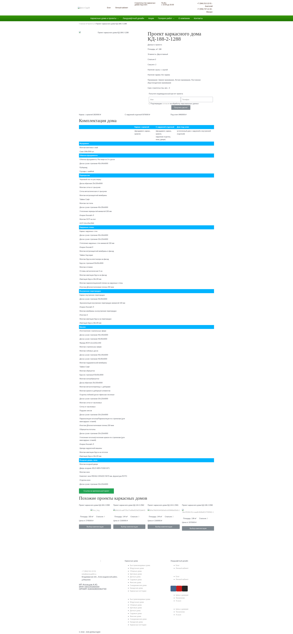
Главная (82, 24)
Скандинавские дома (138, 585)
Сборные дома (136, 571)
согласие (165, 104)
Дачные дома (135, 577)
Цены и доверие (182, 595)
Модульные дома (137, 568)
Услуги (178, 601)
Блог (177, 565)
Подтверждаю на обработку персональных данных (175, 104)
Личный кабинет (182, 568)
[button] (95, 526)
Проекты (90, 24)
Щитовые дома (136, 574)
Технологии (180, 598)
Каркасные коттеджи (138, 591)
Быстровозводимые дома (140, 565)
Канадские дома (136, 588)
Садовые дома (136, 580)
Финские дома (135, 582)
